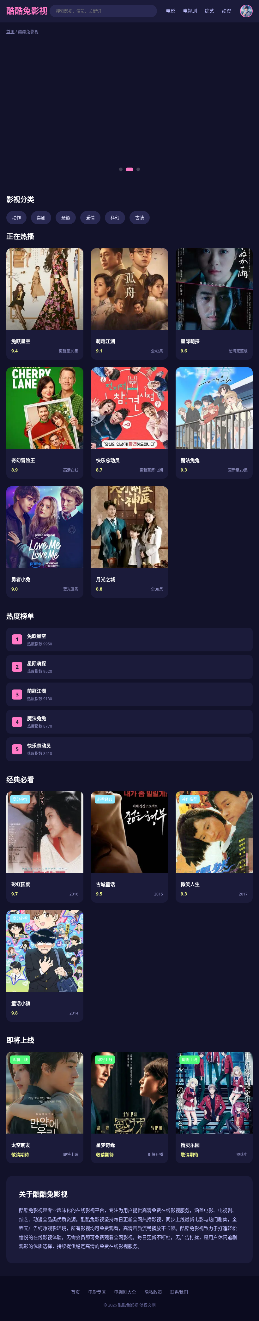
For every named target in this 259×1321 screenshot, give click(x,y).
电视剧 (190, 11)
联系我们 (179, 1292)
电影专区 (97, 1292)
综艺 (209, 11)
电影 (170, 11)
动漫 (226, 11)
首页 (10, 31)
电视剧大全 (125, 1292)
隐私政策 (153, 1292)
